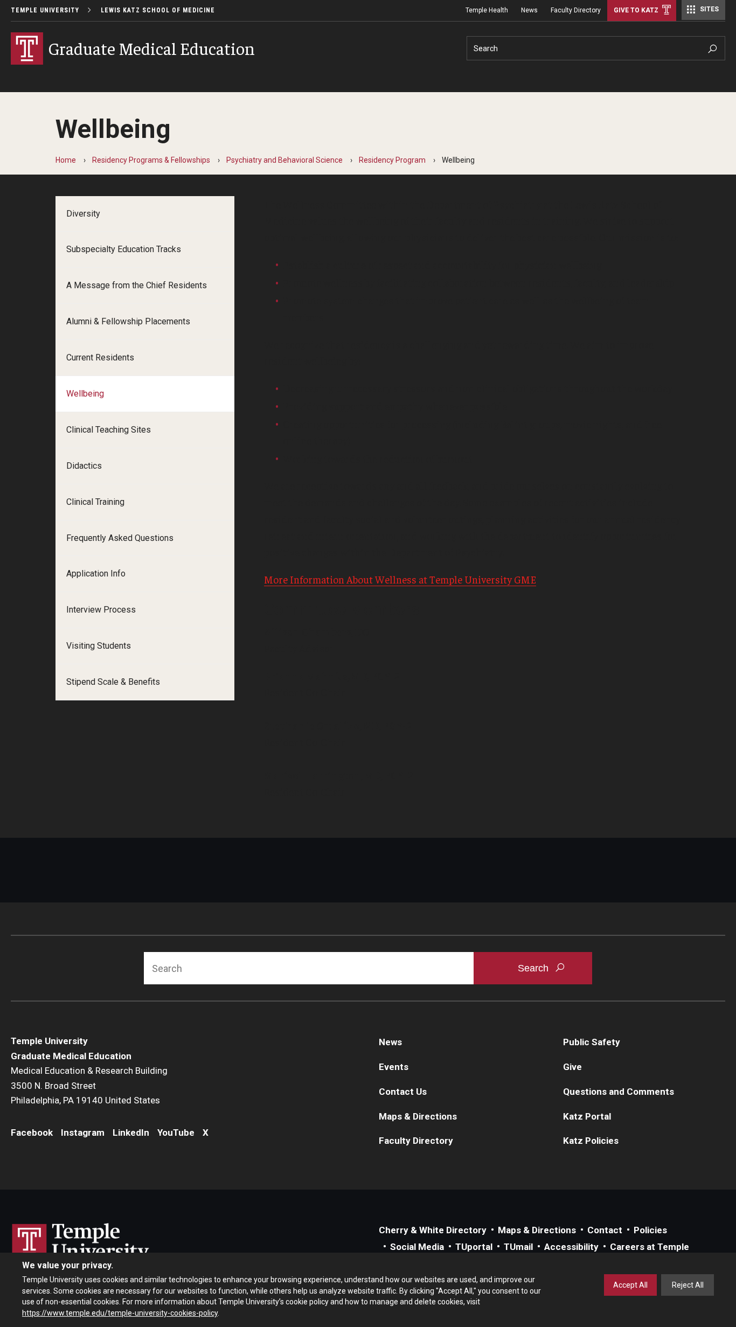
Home (65, 160)
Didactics (84, 466)
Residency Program (392, 160)
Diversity (83, 214)
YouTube (176, 1132)
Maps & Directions (418, 1116)
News (529, 10)
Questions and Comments (618, 1091)
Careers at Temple (649, 1246)
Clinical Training (95, 502)
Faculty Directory (576, 10)
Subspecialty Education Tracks (123, 249)
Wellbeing (85, 393)
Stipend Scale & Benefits (113, 682)
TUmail (518, 1246)
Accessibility (571, 1246)
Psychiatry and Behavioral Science (284, 160)
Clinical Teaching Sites (108, 430)
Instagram (83, 1132)
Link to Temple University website (81, 1243)
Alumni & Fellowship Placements (128, 321)
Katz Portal (587, 1116)
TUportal (473, 1246)
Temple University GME (482, 579)
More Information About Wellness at (346, 579)
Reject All (688, 1285)
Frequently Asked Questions (119, 538)
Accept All (630, 1285)
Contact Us (403, 1091)
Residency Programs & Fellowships (151, 160)
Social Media (417, 1246)
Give (572, 1066)
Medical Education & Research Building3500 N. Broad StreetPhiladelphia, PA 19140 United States (89, 1085)
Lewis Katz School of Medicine (158, 10)
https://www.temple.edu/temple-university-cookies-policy (120, 1312)
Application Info (96, 573)
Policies (650, 1230)
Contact (604, 1230)
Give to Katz (636, 10)
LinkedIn (131, 1132)
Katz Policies (591, 1140)
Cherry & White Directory (433, 1230)
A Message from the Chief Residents (136, 285)
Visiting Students (98, 646)
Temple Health (487, 10)
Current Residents (100, 357)
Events (393, 1066)
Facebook (32, 1132)
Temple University (45, 10)
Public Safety (591, 1042)
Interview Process (101, 610)
